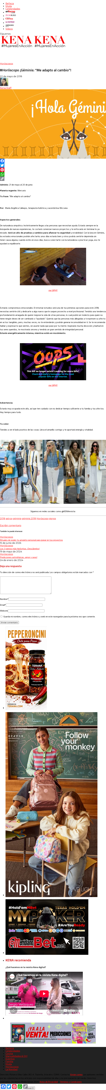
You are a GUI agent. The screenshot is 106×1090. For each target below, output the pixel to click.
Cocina (9, 1053)
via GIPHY (53, 290)
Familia (9, 1061)
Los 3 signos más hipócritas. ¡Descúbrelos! (20, 548)
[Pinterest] (53, 170)
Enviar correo (76, 1075)
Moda (9, 6)
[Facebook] (53, 161)
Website (4, 611)
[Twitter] (53, 165)
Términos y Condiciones (71, 1082)
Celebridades (13, 8)
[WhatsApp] (53, 174)
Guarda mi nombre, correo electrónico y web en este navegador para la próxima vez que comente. (49, 617)
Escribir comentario (10, 525)
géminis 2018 (29, 518)
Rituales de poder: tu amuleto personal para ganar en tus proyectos (31, 540)
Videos (9, 29)
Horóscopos (6, 63)
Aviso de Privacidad (49, 1082)
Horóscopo (43, 518)
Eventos (10, 1059)
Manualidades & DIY (16, 1056)
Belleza (10, 3)
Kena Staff (5, 88)
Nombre (4, 599)
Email (3, 605)
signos (52, 518)
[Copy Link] (53, 178)
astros (9, 518)
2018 (2, 518)
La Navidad (12, 1069)
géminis (17, 518)
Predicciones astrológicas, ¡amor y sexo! (18, 557)
